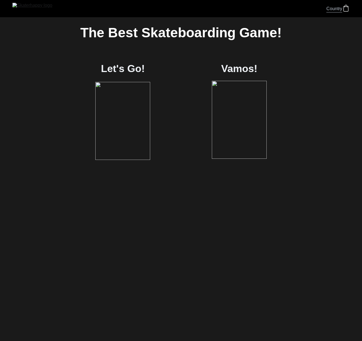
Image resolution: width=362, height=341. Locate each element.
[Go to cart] (346, 9)
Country (334, 8)
